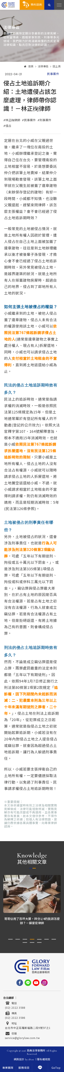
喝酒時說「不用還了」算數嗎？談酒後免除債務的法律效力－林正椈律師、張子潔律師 (32, 920)
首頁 (31, 66)
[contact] (40, 1067)
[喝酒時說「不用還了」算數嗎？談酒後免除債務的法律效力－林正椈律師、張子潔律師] (32, 894)
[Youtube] (36, 982)
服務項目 (24, 1068)
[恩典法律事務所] (8, 4)
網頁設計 (19, 1059)
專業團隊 (7, 1068)
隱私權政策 (43, 1059)
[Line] (28, 982)
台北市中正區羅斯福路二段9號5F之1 (28, 1027)
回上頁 (57, 66)
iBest (31, 1059)
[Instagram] (44, 982)
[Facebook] (19, 982)
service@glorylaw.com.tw (22, 1037)
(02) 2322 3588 (15, 1007)
